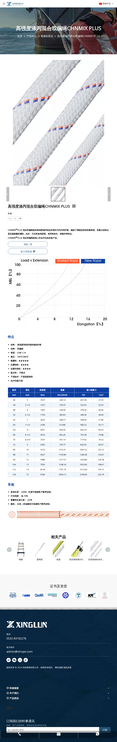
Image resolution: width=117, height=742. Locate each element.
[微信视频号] (20, 660)
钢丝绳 (103, 559)
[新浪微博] (8, 660)
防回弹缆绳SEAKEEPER (66, 559)
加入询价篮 (26, 251)
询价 (26, 244)
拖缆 (47, 559)
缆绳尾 (28, 559)
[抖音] (26, 660)
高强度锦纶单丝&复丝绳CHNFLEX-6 (85, 559)
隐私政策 (67, 667)
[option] (13, 595)
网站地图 (59, 667)
